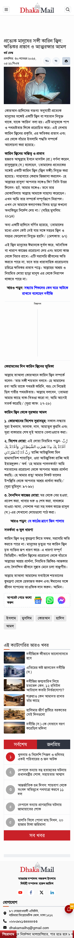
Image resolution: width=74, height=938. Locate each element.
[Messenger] (61, 600)
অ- (56, 61)
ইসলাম (11, 618)
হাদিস (60, 618)
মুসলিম (27, 618)
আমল (10, 626)
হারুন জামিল (46, 883)
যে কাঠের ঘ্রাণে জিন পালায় (46, 521)
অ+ (47, 61)
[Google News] (38, 600)
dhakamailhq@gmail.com (29, 928)
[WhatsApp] (50, 600)
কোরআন (44, 618)
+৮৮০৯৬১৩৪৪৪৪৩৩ (23, 921)
